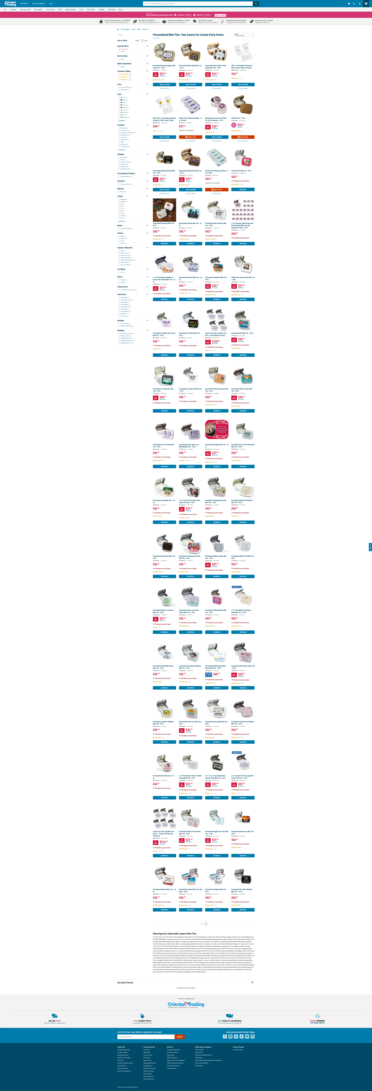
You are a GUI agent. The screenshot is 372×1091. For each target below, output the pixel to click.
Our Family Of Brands (173, 1066)
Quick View (165, 88)
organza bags (230, 958)
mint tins (181, 939)
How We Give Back (172, 1052)
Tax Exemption (147, 1074)
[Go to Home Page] (118, 29)
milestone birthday (160, 946)
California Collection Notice (203, 1055)
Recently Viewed (125, 982)
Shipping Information (149, 1063)
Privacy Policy (199, 1050)
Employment (171, 1055)
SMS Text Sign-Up (122, 1068)
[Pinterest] (236, 1036)
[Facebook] (225, 1036)
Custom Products (238, 1050)
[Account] (360, 3)
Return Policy (147, 1060)
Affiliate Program (172, 1058)
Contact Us (146, 1050)
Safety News (198, 1058)
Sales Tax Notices (148, 1071)
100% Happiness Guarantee (175, 1063)
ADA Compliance (148, 1076)
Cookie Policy (199, 1066)
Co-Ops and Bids (122, 1052)
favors (252, 937)
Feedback (370, 547)
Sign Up (179, 1037)
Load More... (122, 120)
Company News (171, 1068)
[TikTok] (242, 1036)
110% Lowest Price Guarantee (176, 1060)
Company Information (173, 1050)
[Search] (256, 3)
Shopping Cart (147, 1066)
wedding (222, 937)
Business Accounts (122, 1055)
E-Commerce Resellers (201, 1063)
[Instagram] (253, 1036)
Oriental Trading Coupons (125, 1063)
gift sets (206, 958)
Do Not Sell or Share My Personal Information (208, 1060)
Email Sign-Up (121, 1066)
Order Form (146, 1058)
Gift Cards (120, 1060)
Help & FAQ (146, 1052)
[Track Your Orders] (349, 3)
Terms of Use (199, 1052)
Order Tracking (147, 1055)
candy (212, 944)
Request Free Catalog (123, 1058)
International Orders (149, 1068)
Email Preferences (148, 1079)
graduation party (247, 944)
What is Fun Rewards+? (124, 1071)
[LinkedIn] (230, 1036)
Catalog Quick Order (123, 1050)
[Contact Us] (354, 3)
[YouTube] (247, 1036)
